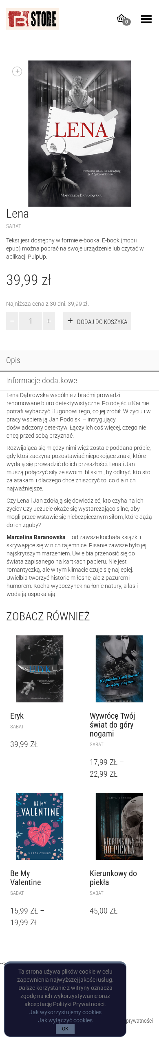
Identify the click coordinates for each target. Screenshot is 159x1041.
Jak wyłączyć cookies (65, 1020)
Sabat (13, 226)
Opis (13, 360)
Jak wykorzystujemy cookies (65, 1012)
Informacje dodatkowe (41, 380)
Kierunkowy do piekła (113, 877)
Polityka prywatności (130, 1020)
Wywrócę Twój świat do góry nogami (112, 725)
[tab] (79, 360)
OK (65, 1029)
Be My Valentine (25, 877)
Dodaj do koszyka (102, 322)
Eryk (17, 716)
